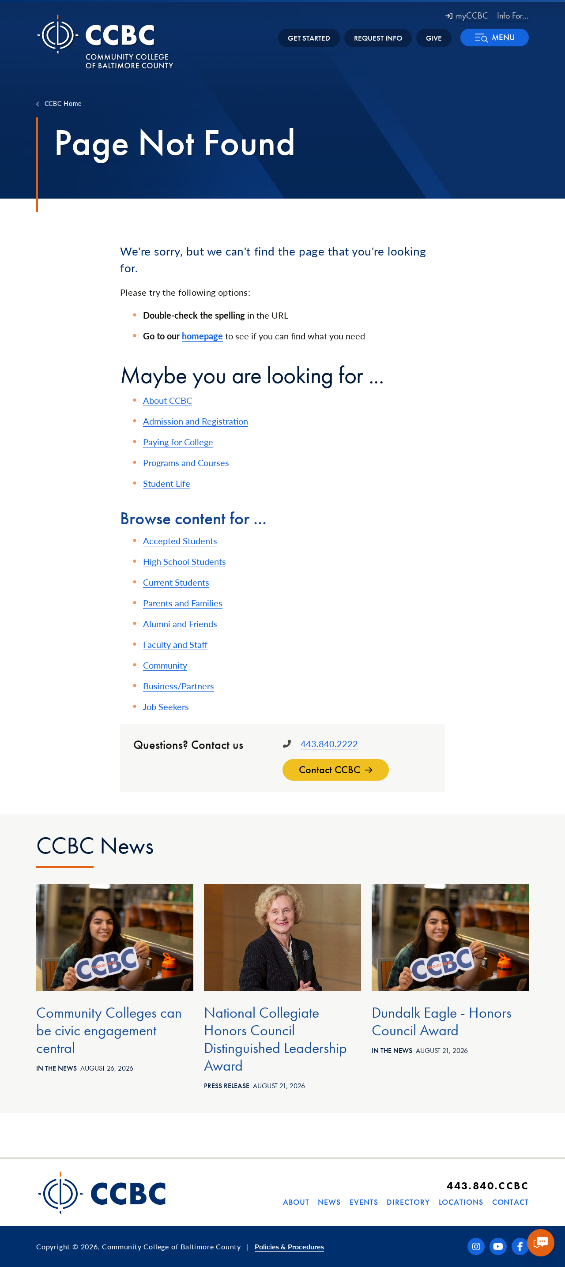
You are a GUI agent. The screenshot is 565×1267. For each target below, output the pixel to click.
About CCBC (167, 400)
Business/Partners (178, 686)
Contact (510, 1202)
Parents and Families (182, 603)
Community (165, 665)
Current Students (176, 582)
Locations (461, 1202)
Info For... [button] (513, 15)
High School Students (184, 561)
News (329, 1202)
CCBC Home (63, 103)
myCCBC (472, 15)
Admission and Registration (195, 421)
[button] (494, 37)
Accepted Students (180, 540)
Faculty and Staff (175, 644)
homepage (202, 336)
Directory (408, 1202)
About (296, 1202)
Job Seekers (166, 706)
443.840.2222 (329, 743)
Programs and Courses (186, 462)
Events (364, 1202)
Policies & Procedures (289, 1246)
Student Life (166, 483)
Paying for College (178, 442)
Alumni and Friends (180, 623)
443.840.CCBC (488, 1185)
